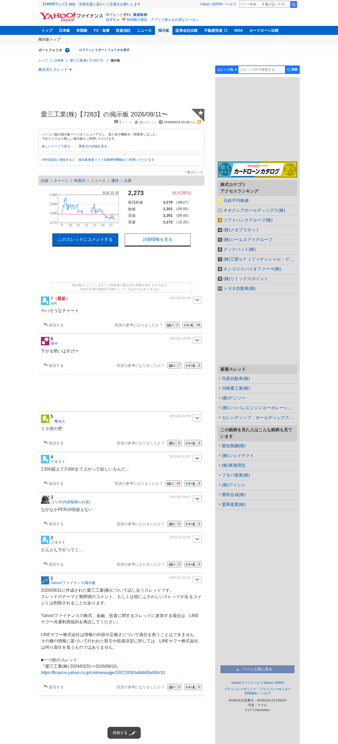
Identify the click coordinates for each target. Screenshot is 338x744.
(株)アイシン (234, 485)
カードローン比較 (264, 30)
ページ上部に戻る (257, 669)
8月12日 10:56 (180, 537)
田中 (54, 343)
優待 (115, 180)
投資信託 (123, 30)
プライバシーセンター (275, 689)
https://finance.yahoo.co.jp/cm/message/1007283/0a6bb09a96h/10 (103, 672)
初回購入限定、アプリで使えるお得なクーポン (163, 20)
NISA (238, 30)
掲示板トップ (49, 39)
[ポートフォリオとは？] (67, 50)
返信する (56, 325)
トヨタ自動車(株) (239, 288)
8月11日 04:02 (180, 578)
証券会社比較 (187, 30)
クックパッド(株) (239, 249)
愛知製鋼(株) (234, 446)
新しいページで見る (56, 146)
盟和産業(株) (234, 504)
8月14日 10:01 (180, 456)
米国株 (81, 30)
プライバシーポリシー (240, 689)
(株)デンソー (234, 398)
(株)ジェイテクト (238, 455)
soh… (55, 303)
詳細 (44, 180)
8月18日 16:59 (180, 416)
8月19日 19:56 (180, 338)
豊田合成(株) (234, 494)
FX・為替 (102, 30)
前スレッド (194, 172)
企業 (128, 180)
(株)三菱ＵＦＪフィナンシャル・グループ (260, 259)
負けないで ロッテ (277, 4)
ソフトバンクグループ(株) (248, 220)
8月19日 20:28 (180, 298)
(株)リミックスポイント (245, 278)
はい (172, 325)
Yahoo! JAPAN (211, 4)
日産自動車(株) (236, 378)
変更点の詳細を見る (93, 146)
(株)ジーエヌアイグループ (248, 239)
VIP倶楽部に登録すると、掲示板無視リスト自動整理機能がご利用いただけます (98, 160)
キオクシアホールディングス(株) (254, 210)
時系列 (79, 180)
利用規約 (251, 693)
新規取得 (140, 15)
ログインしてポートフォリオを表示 (104, 50)
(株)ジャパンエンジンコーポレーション (259, 408)
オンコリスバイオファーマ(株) (252, 269)
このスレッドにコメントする (85, 239)
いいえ (192, 325)
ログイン (113, 20)
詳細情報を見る (157, 239)
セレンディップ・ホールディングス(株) (259, 417)
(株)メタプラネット (241, 230)
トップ (47, 30)
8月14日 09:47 (180, 497)
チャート (61, 180)
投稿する (120, 733)
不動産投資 (213, 30)
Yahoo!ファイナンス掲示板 (73, 583)
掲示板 (163, 30)
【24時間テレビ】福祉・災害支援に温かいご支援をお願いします (91, 4)
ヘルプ (231, 4)
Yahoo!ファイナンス (245, 683)
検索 (293, 4)
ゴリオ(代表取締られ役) (70, 502)
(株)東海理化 (234, 465)
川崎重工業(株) (236, 388)
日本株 (64, 30)
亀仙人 (58, 421)
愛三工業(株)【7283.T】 (87, 60)
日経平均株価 (236, 200)
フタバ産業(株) (236, 475)
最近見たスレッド (53, 69)
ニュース (144, 30)
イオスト (58, 461)
